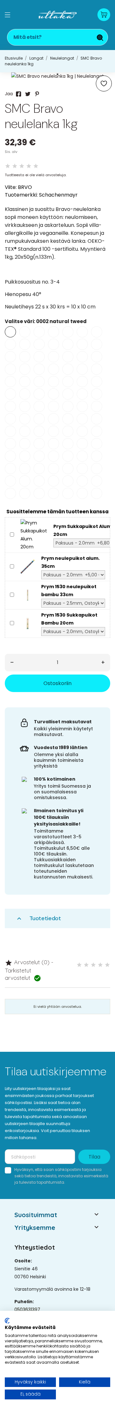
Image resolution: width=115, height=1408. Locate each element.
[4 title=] (100, 965)
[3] (22, 166)
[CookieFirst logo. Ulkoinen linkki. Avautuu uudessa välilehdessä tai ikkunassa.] (7, 1321)
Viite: (11, 187)
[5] (36, 166)
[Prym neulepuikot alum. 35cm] (27, 566)
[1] (8, 166)
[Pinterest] (37, 94)
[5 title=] (107, 965)
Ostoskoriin (57, 683)
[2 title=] (86, 965)
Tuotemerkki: (21, 195)
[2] (15, 166)
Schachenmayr (58, 195)
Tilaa (94, 1156)
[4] (29, 166)
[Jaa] (18, 94)
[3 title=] (93, 965)
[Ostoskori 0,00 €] (103, 14)
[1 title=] (79, 965)
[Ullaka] (57, 14)
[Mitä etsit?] (100, 37)
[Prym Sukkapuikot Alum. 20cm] (33, 534)
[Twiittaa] (28, 94)
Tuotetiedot (38, 918)
